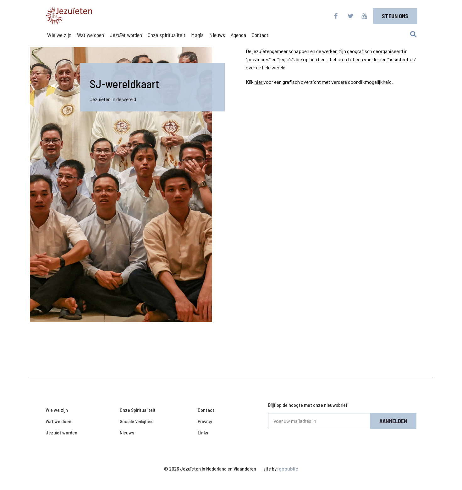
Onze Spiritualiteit (138, 410)
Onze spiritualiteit (166, 34)
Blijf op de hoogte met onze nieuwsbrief (308, 405)
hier (259, 82)
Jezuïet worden (126, 34)
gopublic (288, 468)
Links (203, 432)
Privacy (205, 421)
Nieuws (217, 34)
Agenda (238, 34)
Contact (260, 34)
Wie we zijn (59, 34)
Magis (197, 34)
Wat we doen (90, 34)
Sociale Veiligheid (137, 421)
